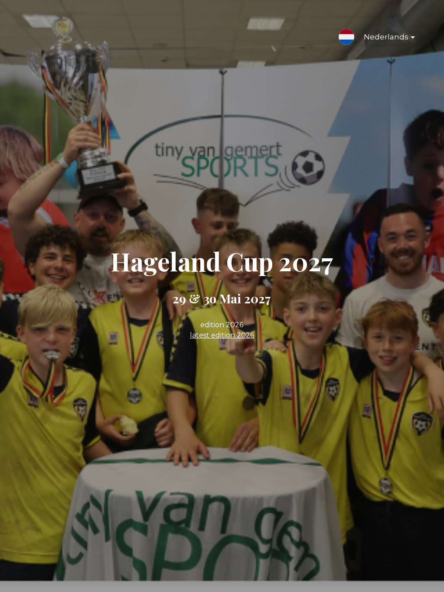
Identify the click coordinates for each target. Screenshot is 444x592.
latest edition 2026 (222, 335)
